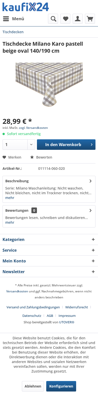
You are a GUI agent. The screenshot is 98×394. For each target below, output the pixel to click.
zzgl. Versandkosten (33, 128)
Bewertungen (16, 210)
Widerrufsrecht (76, 307)
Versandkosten (17, 291)
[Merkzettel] (65, 19)
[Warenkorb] (90, 19)
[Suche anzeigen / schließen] (53, 19)
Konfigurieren (61, 386)
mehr (9, 197)
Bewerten (43, 157)
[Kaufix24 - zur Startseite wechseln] (26, 6)
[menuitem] (13, 19)
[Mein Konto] (78, 19)
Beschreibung (17, 181)
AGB (50, 315)
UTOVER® (66, 322)
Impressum (67, 315)
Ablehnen (33, 386)
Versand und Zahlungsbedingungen (33, 307)
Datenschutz (31, 315)
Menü (18, 18)
